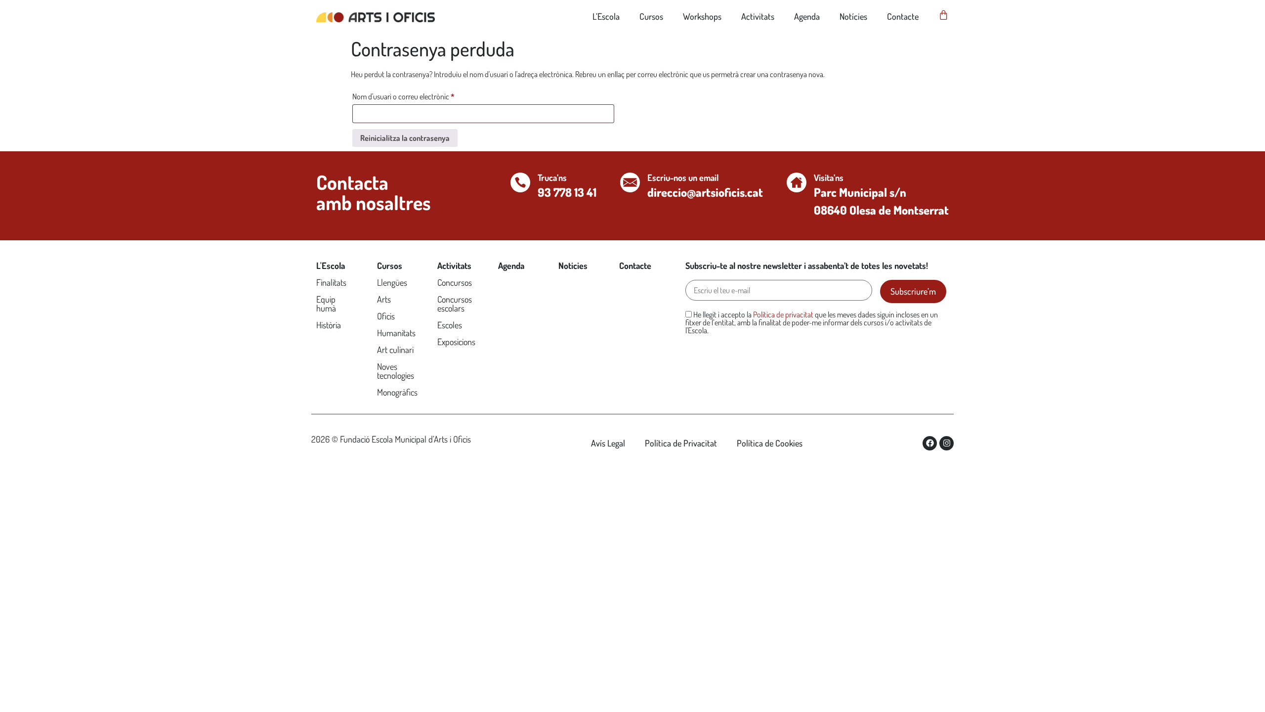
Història (328, 324)
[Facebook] (930, 443)
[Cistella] (943, 15)
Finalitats (331, 282)
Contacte (903, 16)
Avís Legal (608, 443)
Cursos (651, 16)
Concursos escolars (454, 303)
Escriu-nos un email (682, 177)
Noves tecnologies (395, 371)
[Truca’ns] (520, 182)
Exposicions (456, 341)
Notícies (853, 16)
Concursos (454, 282)
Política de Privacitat (681, 443)
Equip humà (326, 303)
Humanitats (396, 332)
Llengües (392, 282)
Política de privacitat (783, 314)
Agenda (807, 16)
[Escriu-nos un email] (630, 182)
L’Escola (606, 16)
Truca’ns (552, 177)
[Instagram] (946, 443)
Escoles (449, 324)
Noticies (573, 265)
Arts (384, 299)
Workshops (702, 16)
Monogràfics (397, 392)
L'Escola (330, 265)
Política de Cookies (769, 443)
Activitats (757, 16)
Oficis (386, 316)
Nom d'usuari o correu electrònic (417, 95)
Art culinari (395, 349)
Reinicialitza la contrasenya (405, 138)
